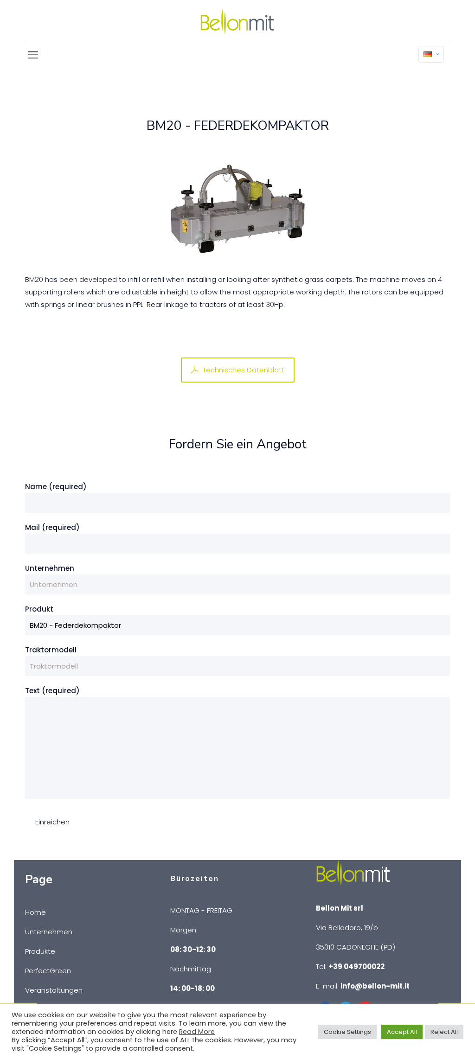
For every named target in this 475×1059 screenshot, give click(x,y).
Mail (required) (52, 527)
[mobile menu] (33, 55)
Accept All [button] (402, 1031)
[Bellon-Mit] (237, 21)
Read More (197, 1031)
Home (35, 912)
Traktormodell (51, 650)
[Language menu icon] (431, 54)
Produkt (39, 609)
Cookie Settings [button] (347, 1031)
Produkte (40, 951)
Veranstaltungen (54, 990)
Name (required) (56, 486)
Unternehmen (49, 568)
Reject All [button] (444, 1031)
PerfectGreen (48, 971)
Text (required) (52, 690)
